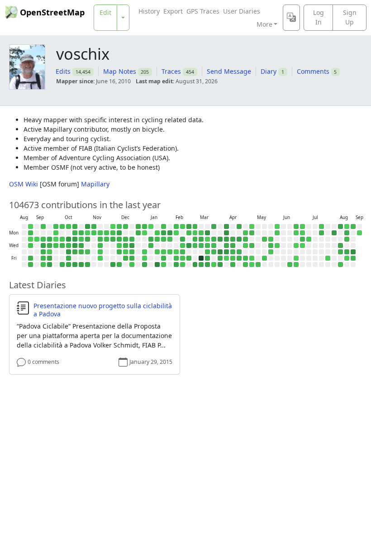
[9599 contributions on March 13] (201, 258)
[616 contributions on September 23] (49, 239)
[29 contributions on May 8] (251, 258)
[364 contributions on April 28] (245, 239)
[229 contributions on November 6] (87, 251)
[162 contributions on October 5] (62, 226)
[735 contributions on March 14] (201, 264)
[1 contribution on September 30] (55, 239)
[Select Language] (291, 18)
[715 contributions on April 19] (239, 226)
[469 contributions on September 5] (30, 258)
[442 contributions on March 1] (195, 226)
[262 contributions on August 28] (353, 258)
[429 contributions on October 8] (62, 245)
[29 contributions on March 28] (213, 264)
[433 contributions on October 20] (74, 232)
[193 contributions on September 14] (43, 226)
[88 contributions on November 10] (93, 232)
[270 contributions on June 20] (289, 264)
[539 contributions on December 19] (125, 258)
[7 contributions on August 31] (30, 226)
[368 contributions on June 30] (302, 239)
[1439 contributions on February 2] (169, 232)
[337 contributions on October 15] (68, 245)
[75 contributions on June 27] (296, 264)
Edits (63, 71)
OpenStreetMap (52, 12)
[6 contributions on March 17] (207, 239)
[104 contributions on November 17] (100, 232)
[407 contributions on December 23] (131, 239)
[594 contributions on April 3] (220, 258)
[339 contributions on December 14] (125, 226)
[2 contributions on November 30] (112, 226)
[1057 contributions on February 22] (188, 226)
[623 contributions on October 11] (62, 264)
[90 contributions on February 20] (182, 258)
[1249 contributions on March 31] (220, 239)
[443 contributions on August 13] (340, 251)
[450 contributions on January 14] (150, 245)
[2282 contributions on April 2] (220, 251)
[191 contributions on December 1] (112, 232)
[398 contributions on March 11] (201, 245)
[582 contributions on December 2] (112, 239)
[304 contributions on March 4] (195, 245)
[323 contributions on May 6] (251, 245)
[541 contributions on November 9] (93, 226)
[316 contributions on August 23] (353, 226)
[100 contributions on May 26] (270, 239)
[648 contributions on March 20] (207, 258)
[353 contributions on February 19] (182, 251)
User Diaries (241, 11)
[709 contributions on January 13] (150, 239)
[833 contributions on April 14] (232, 239)
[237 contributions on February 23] (188, 232)
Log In (318, 17)
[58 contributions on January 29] (163, 251)
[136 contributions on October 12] (68, 226)
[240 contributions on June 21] (296, 226)
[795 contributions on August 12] (340, 245)
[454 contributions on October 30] (81, 251)
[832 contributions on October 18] (68, 264)
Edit (105, 12)
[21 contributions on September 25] (49, 251)
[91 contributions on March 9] (201, 232)
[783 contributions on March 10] (201, 239)
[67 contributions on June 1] (277, 232)
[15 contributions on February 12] (176, 251)
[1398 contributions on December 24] (131, 245)
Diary (268, 71)
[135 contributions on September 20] (43, 264)
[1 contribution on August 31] (359, 232)
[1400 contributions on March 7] (195, 264)
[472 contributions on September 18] (43, 251)
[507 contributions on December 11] (119, 251)
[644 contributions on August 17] (346, 232)
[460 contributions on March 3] (195, 239)
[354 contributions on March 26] (213, 251)
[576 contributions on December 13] (119, 264)
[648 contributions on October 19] (74, 226)
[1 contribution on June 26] (296, 258)
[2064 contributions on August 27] (353, 251)
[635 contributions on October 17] (68, 258)
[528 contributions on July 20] (321, 232)
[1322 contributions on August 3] (334, 232)
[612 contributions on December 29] (138, 232)
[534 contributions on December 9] (119, 239)
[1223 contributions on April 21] (239, 239)
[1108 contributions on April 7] (226, 239)
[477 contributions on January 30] (163, 258)
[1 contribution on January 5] (144, 232)
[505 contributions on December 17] (125, 245)
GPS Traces (202, 11)
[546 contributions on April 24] (239, 258)
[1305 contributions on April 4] (220, 264)
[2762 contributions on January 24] (157, 264)
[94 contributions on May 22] (264, 258)
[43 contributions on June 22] (296, 232)
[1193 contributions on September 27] (49, 264)
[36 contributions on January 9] (144, 258)
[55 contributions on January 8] (144, 251)
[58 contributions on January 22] (157, 251)
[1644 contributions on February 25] (188, 245)
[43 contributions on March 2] (195, 232)
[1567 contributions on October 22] (74, 245)
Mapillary (95, 184)
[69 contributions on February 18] (182, 245)
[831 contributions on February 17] (182, 239)
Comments (313, 71)
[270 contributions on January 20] (157, 239)
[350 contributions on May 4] (251, 232)
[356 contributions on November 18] (100, 239)
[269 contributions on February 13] (176, 258)
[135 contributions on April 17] (232, 258)
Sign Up (350, 17)
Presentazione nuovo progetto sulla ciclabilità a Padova (102, 310)
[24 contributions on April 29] (245, 245)
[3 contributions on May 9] (251, 264)
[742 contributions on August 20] (346, 251)
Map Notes (119, 71)
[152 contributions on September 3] (30, 245)
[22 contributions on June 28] (302, 226)
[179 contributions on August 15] (340, 264)
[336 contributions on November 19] (100, 245)
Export (173, 11)
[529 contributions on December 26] (131, 258)
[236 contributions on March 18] (207, 245)
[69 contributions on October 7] (62, 239)
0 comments (43, 362)
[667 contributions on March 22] (213, 226)
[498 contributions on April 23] (239, 251)
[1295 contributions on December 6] (112, 264)
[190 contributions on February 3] (169, 239)
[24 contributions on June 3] (277, 245)
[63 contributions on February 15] (182, 226)
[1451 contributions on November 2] (87, 226)
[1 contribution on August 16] (346, 226)
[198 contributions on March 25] (213, 245)
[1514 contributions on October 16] (68, 251)
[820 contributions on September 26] (49, 258)
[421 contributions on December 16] (125, 239)
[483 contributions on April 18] (232, 264)
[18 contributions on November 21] (100, 258)
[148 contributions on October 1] (55, 245)
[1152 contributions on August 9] (340, 226)
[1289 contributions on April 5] (226, 226)
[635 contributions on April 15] (232, 245)
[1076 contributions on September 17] (43, 245)
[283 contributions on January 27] (163, 239)
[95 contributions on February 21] (182, 264)
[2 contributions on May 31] (277, 226)
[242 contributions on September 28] (55, 226)
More (264, 24)
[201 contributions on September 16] (43, 239)
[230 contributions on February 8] (176, 226)
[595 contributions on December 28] (138, 226)
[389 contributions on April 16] (232, 251)
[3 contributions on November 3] (87, 232)
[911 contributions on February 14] (176, 264)
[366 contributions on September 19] (43, 258)
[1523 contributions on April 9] (226, 251)
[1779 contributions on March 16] (207, 232)
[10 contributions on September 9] (36, 239)
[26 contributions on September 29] (55, 232)
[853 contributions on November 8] (87, 264)
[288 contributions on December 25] (131, 251)
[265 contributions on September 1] (30, 232)
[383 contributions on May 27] (270, 245)
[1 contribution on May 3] (251, 226)
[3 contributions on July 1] (302, 245)
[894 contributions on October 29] (81, 245)
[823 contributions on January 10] (144, 264)
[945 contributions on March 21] (207, 264)
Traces (171, 71)
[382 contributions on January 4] (144, 226)
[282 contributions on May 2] (245, 264)
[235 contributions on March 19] (207, 251)
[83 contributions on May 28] (270, 251)
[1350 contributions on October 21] (74, 239)
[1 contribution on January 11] (150, 226)
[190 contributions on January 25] (163, 226)
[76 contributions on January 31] (163, 264)
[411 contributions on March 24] (213, 239)
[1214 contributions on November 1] (81, 264)
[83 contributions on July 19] (321, 226)
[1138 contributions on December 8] (119, 232)
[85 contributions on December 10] (119, 245)
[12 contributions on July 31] (327, 258)
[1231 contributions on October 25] (74, 264)
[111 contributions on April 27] (245, 232)
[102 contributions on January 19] (157, 232)
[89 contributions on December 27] (131, 264)
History (149, 11)
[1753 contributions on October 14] (68, 239)
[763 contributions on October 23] (74, 251)
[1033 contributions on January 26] (163, 232)
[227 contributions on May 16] (258, 264)
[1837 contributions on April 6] (226, 232)
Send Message (229, 71)
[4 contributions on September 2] (30, 239)
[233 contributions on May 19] (264, 239)
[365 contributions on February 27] (188, 258)
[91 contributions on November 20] (100, 251)
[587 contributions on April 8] (226, 245)
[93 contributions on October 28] (81, 239)
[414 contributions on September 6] (30, 264)
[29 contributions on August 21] (346, 258)
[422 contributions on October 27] (81, 232)
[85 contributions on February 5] (169, 251)
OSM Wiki (23, 184)
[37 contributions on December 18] (125, 251)
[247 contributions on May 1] (245, 258)
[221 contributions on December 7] (119, 226)
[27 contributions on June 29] (302, 232)
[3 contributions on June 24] (296, 245)
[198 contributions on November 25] (106, 239)
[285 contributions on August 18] (346, 239)
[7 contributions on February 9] (176, 232)
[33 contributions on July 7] (308, 239)
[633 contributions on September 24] (49, 245)
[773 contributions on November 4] (87, 239)
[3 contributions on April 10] (226, 258)
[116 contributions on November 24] (106, 232)
